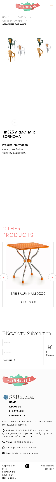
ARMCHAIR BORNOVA (14, 24)
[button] (4, 277)
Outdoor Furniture (12, 20)
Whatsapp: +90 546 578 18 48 (21, 447)
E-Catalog (50, 353)
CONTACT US (17, 415)
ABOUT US (15, 406)
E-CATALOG (16, 411)
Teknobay (49, 468)
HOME (5, 17)
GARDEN (21, 17)
